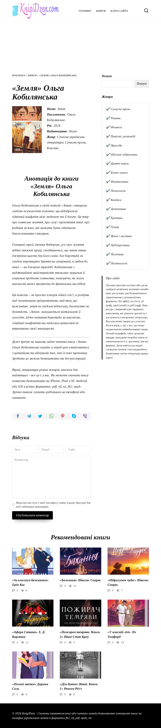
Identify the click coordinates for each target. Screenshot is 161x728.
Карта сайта (119, 10)
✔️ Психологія (115, 190)
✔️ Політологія (116, 263)
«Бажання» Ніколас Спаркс (80, 580)
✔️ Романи (113, 118)
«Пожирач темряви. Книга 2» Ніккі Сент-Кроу (80, 634)
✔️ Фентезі (114, 127)
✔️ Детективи (116, 209)
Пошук (107, 76)
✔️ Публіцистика (118, 245)
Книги (101, 10)
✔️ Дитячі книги (117, 163)
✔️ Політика (115, 254)
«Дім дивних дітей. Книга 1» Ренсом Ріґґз (79, 686)
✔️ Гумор (112, 227)
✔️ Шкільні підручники (121, 154)
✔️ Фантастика (117, 181)
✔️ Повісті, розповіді (120, 136)
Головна (85, 10)
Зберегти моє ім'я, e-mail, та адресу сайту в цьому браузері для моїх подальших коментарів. (53, 504)
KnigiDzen (18, 75)
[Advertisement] (80, 50)
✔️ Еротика (114, 218)
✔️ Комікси (113, 199)
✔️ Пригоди (114, 145)
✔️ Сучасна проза (118, 109)
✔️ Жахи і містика (119, 236)
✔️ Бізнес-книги (117, 172)
